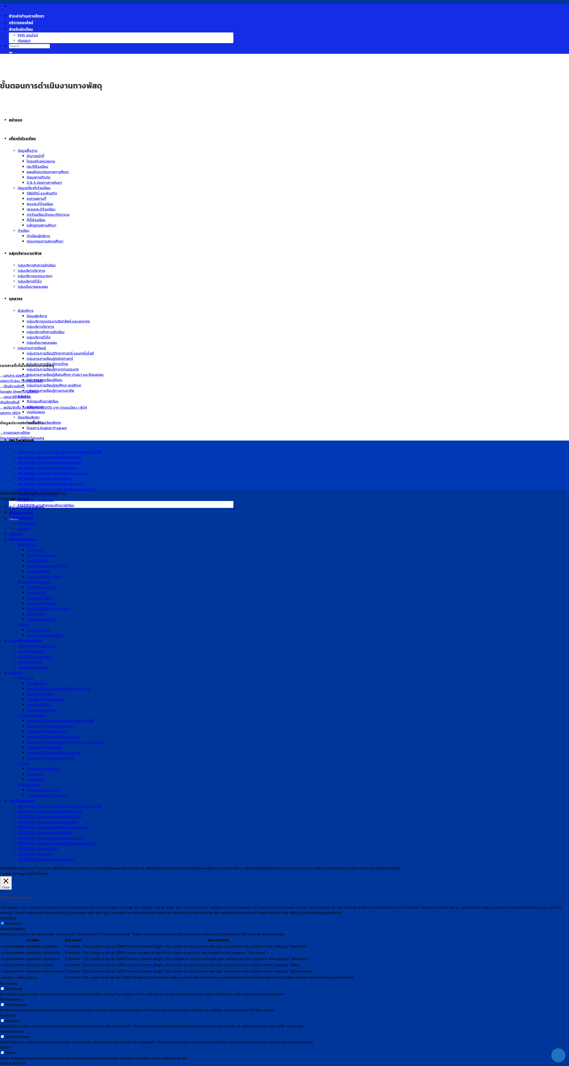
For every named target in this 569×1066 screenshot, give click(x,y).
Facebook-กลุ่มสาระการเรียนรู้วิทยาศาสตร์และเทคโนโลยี (60, 806)
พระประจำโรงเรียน (40, 598)
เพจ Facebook (21, 800)
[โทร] (558, 1041)
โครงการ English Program (47, 428)
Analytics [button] (7, 1015)
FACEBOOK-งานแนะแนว (36, 500)
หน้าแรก (15, 534)
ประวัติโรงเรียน (37, 560)
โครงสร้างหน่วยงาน (41, 555)
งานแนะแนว (35, 774)
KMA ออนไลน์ (28, 35)
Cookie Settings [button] (13, 873)
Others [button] (5, 1047)
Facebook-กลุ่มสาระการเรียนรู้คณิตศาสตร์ (50, 811)
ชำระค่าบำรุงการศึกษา (26, 15)
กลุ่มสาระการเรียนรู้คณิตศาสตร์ (50, 358)
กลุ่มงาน (24, 763)
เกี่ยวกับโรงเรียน (22, 539)
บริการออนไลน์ (21, 22)
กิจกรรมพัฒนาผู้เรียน (42, 401)
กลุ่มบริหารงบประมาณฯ (35, 656)
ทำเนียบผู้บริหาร (38, 630)
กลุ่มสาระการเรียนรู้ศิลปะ (44, 380)
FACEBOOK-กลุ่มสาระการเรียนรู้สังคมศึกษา (50, 816)
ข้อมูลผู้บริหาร (37, 683)
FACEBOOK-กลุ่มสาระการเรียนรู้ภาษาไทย (48, 822)
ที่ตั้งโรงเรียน (36, 614)
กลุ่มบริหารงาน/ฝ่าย (25, 640)
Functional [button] (8, 983)
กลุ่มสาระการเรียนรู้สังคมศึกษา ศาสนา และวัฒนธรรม (65, 374)
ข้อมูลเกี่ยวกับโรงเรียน (34, 582)
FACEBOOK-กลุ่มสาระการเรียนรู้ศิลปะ (45, 832)
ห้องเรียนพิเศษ (28, 417)
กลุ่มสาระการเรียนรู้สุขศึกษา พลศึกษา (54, 385)
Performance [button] (10, 999)
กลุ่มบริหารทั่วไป (30, 662)
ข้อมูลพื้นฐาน (27, 544)
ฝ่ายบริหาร (25, 678)
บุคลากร (15, 672)
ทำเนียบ (23, 624)
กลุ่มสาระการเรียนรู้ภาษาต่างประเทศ (53, 369)
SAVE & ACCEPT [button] (13, 1063)
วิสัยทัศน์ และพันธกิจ (42, 587)
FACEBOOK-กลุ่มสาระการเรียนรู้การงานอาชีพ (51, 838)
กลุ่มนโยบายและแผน (33, 667)
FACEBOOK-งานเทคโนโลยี (37, 848)
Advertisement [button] (12, 1031)
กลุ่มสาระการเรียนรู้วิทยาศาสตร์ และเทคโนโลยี (60, 720)
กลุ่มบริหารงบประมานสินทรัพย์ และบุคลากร (58, 688)
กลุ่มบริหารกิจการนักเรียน (37, 646)
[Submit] (10, 52)
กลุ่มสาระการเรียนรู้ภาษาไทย (47, 731)
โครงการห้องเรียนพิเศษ (44, 422)
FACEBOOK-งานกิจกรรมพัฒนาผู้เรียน (46, 505)
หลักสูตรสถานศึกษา (41, 619)
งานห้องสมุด (36, 412)
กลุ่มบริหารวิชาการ (31, 651)
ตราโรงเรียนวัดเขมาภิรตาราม (48, 608)
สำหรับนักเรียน (21, 29)
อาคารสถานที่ (36, 592)
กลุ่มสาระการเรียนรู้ (32, 715)
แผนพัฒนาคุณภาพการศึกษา (48, 566)
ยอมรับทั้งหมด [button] (37, 873)
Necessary (13, 923)
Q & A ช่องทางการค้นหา (44, 576)
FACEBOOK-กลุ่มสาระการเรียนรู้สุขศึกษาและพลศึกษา (57, 843)
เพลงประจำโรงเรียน (41, 603)
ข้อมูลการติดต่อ (38, 571)
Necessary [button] (8, 918)
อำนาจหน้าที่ (35, 550)
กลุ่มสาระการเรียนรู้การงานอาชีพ (50, 390)
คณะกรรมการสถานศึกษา (45, 635)
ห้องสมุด (24, 40)
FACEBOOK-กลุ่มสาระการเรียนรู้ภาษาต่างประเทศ (53, 827)
